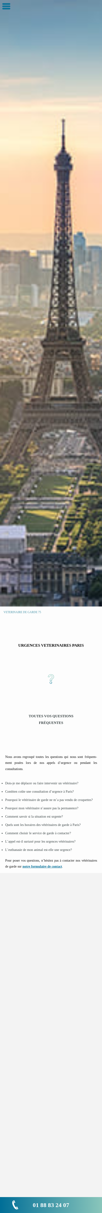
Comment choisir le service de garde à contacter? (38, 833)
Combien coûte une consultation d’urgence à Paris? (39, 791)
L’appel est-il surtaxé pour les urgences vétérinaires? (40, 841)
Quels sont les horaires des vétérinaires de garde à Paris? (43, 825)
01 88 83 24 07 (51, 1205)
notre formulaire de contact (42, 866)
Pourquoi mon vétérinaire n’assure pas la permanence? (41, 808)
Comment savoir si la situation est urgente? (34, 816)
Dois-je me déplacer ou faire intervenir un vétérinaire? (41, 783)
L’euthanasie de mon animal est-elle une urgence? (38, 850)
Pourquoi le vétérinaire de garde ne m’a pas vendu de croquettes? (49, 800)
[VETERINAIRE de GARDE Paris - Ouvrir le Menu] (6, 6)
